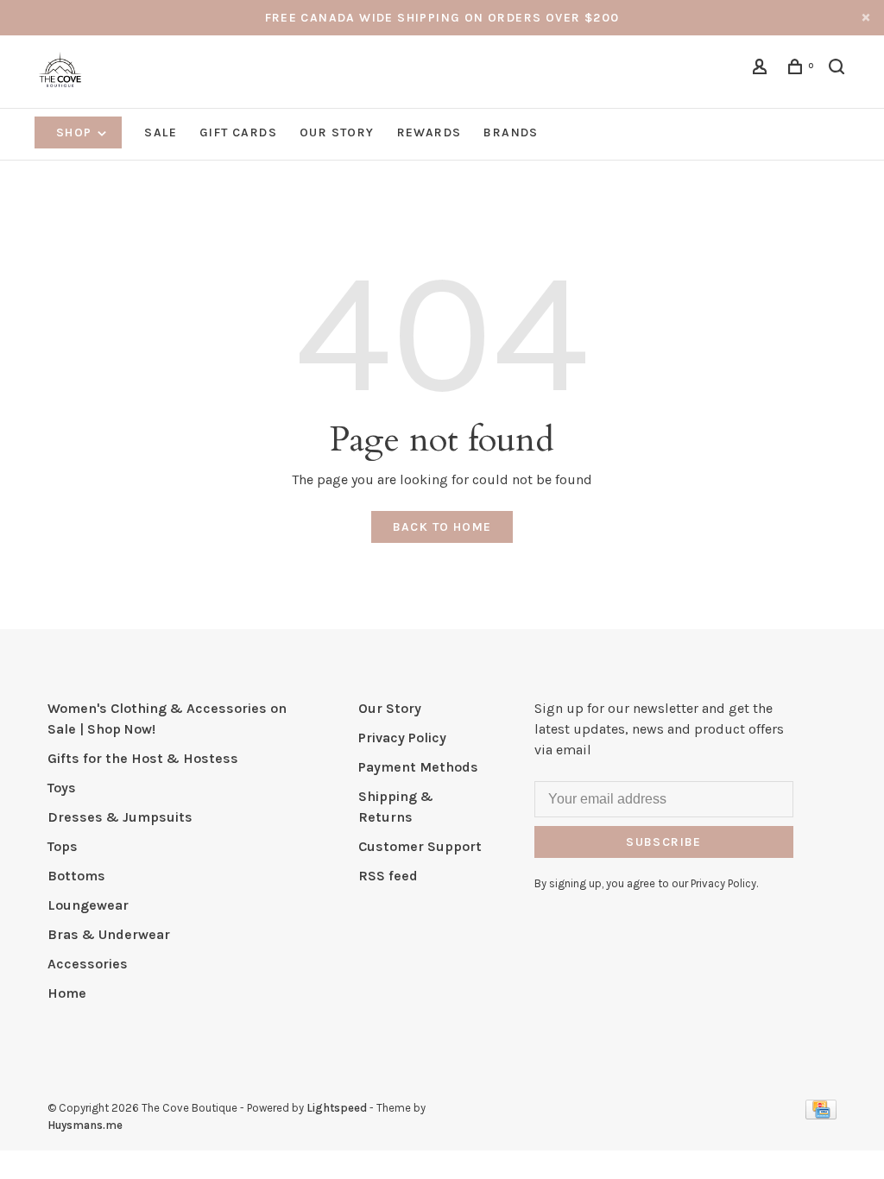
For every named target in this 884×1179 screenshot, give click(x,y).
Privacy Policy (402, 737)
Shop (76, 132)
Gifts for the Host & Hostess (142, 758)
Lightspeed (336, 1107)
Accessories (87, 963)
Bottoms (76, 875)
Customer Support (420, 846)
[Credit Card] (821, 1114)
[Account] (762, 69)
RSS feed (388, 875)
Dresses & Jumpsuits (120, 817)
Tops (62, 846)
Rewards (429, 132)
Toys (61, 787)
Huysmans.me (85, 1125)
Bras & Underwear (108, 934)
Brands (510, 132)
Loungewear (88, 905)
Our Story (337, 132)
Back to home (442, 527)
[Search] (839, 69)
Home (66, 993)
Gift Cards (238, 132)
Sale (160, 132)
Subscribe (664, 842)
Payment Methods (418, 767)
